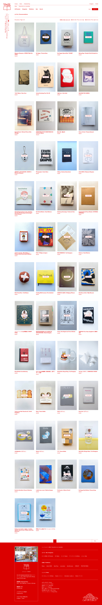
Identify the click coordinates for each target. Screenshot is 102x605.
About (21, 3)
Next (95, 541)
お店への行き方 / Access (47, 582)
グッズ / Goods (64, 556)
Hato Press (56, 566)
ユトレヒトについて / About (47, 584)
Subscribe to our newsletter (24, 6)
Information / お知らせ (69, 576)
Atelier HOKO (49, 566)
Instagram (91, 3)
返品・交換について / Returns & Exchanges (50, 588)
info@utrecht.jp (27, 3)
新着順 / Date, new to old (65, 19)
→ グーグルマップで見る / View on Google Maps (5, 23)
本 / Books (57, 556)
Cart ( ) (95, 9)
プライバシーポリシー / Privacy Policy (49, 591)
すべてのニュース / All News (47, 576)
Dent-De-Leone (70, 566)
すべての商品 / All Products (47, 556)
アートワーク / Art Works (74, 556)
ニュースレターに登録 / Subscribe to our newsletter (52, 547)
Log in (90, 9)
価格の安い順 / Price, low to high (77, 19)
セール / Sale (84, 556)
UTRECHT (77, 566)
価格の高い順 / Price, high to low (91, 19)
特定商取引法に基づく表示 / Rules (49, 590)
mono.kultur (62, 566)
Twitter (96, 3)
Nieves (43, 566)
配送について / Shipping (47, 587)
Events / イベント (58, 576)
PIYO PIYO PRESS (84, 566)
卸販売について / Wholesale (47, 585)
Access (16, 3)
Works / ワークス (79, 576)
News (16, 6)
